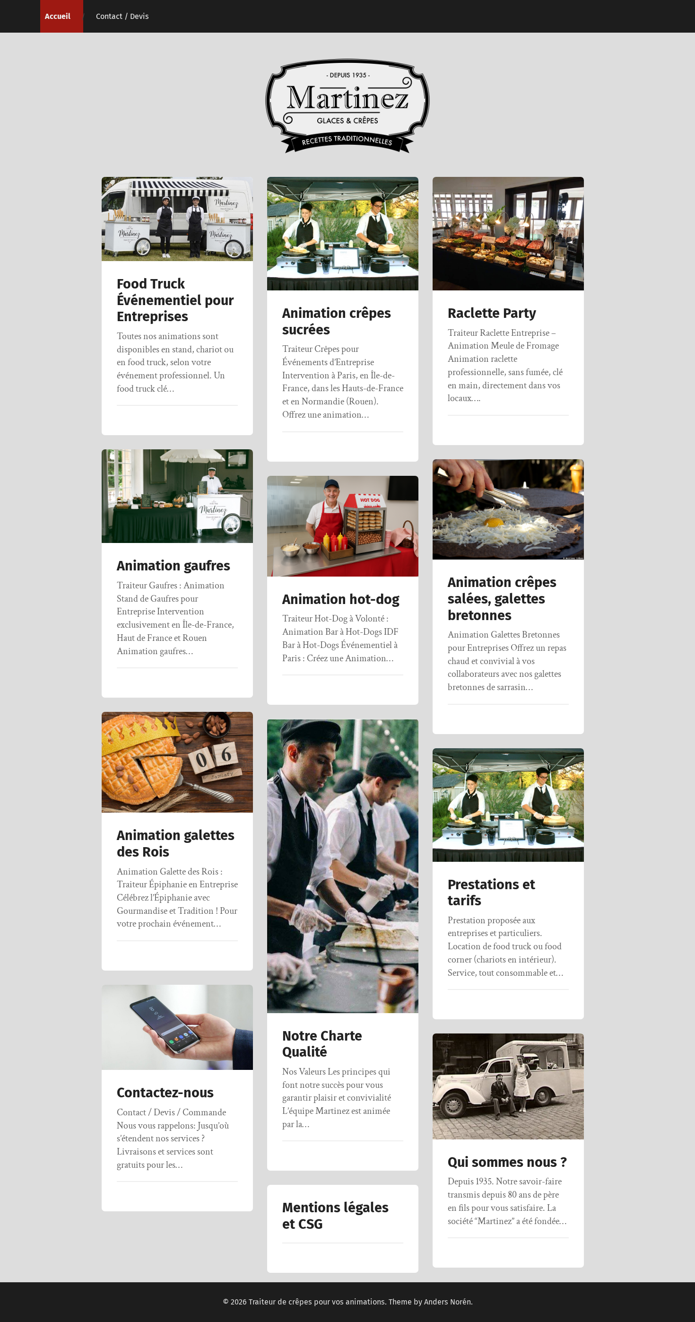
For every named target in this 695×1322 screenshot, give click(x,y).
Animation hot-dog (341, 599)
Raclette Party (492, 313)
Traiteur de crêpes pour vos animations (317, 1301)
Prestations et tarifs (491, 893)
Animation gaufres (173, 566)
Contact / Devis (122, 16)
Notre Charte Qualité (322, 1044)
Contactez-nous (165, 1093)
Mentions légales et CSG (335, 1216)
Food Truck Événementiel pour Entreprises (175, 300)
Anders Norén (447, 1301)
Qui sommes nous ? (507, 1162)
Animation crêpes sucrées (336, 321)
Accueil (57, 16)
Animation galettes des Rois (176, 843)
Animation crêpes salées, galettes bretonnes (502, 598)
